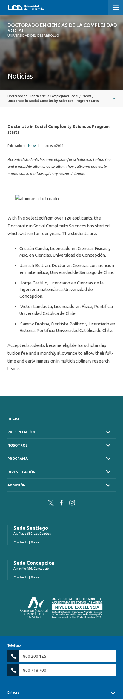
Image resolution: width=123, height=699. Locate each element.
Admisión (16, 485)
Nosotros (17, 445)
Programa (17, 458)
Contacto (20, 542)
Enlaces (13, 692)
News (32, 145)
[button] (115, 7)
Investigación (21, 472)
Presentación (21, 432)
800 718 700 (34, 670)
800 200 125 (34, 656)
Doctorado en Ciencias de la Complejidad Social (62, 30)
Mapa (34, 542)
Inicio (13, 419)
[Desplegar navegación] (61, 98)
